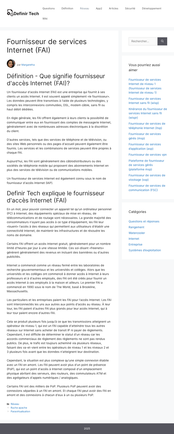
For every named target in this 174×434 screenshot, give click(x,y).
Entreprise (135, 244)
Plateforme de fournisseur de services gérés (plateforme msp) (146, 165)
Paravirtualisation (20, 411)
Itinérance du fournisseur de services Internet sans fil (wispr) (148, 113)
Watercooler (137, 233)
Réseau (84, 8)
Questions (48, 8)
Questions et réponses (144, 221)
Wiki (45, 18)
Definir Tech (26, 13)
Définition (67, 8)
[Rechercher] (162, 41)
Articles (113, 8)
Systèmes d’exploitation (145, 250)
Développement (151, 8)
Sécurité (130, 8)
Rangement (136, 227)
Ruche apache (19, 407)
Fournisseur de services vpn (148, 154)
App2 (99, 8)
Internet (134, 238)
